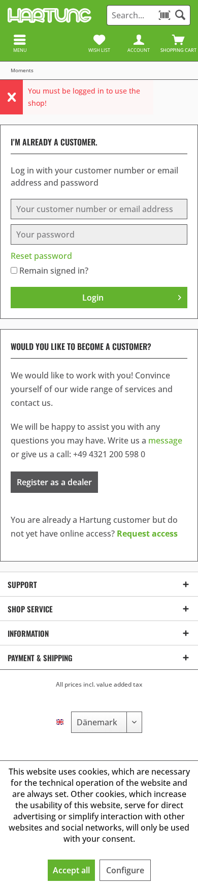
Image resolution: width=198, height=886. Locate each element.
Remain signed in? (53, 270)
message (165, 440)
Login (93, 297)
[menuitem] (178, 43)
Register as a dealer (54, 482)
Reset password (41, 255)
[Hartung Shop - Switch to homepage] (49, 15)
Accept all (71, 870)
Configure (125, 870)
